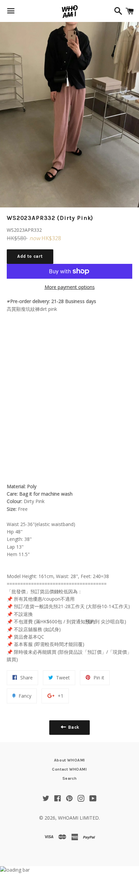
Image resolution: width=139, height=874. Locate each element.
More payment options (70, 287)
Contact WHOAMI (69, 769)
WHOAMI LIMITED (78, 818)
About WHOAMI (69, 760)
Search (69, 778)
